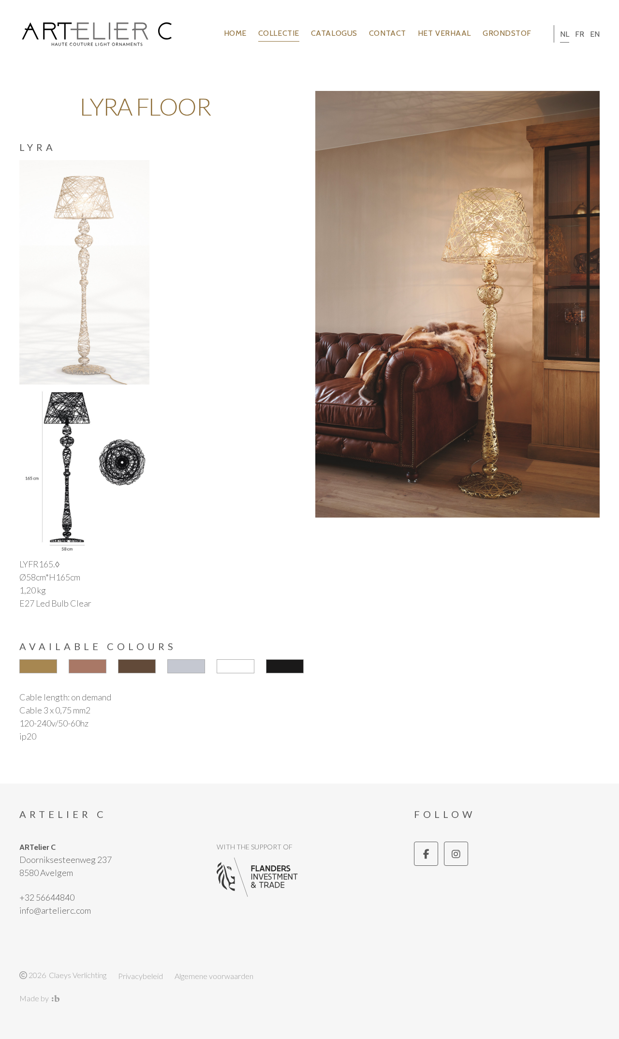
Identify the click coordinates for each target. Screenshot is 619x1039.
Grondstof (507, 33)
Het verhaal (444, 33)
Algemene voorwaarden (214, 975)
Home (235, 33)
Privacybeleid (140, 975)
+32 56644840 (46, 897)
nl (564, 34)
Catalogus (334, 33)
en (595, 34)
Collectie (278, 33)
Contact (387, 33)
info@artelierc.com (55, 910)
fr (579, 34)
